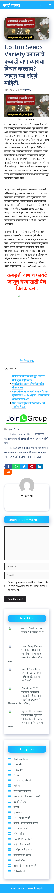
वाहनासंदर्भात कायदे (22, 855)
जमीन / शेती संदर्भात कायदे (26, 823)
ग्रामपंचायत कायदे (22, 817)
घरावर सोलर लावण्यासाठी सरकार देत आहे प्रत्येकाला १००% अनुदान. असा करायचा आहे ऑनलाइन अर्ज (31, 395)
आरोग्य (17, 785)
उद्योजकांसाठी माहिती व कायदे (27, 796)
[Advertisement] (27, 332)
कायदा (17, 807)
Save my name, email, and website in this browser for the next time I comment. (28, 585)
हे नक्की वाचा (14, 429)
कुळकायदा (18, 812)
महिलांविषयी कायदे (22, 844)
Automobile (21, 759)
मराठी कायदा (11, 5)
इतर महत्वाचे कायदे (22, 791)
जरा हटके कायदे (21, 828)
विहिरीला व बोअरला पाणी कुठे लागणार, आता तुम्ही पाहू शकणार (28, 378)
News (17, 775)
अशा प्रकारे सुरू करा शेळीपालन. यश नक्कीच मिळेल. (28, 404)
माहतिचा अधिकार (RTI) (24, 849)
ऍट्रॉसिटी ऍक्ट (20, 801)
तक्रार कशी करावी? (23, 839)
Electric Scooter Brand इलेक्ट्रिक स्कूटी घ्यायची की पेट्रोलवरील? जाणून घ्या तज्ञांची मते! (26, 438)
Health (18, 764)
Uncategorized (22, 780)
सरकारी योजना (20, 860)
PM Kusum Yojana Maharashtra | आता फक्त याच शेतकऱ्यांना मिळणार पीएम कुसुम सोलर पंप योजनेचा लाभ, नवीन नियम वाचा (26, 452)
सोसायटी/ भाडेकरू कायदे (25, 865)
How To (18, 769)
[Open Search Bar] (42, 5)
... (27, 502)
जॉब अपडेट (19, 833)
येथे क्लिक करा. (27, 360)
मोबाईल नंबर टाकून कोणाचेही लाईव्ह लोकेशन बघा (28, 385)
